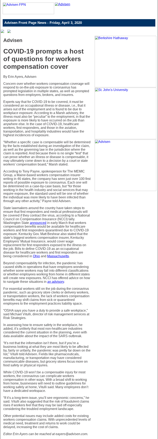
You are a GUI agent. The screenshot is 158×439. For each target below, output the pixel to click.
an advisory (55, 281)
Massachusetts (58, 256)
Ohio (36, 256)
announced (38, 223)
